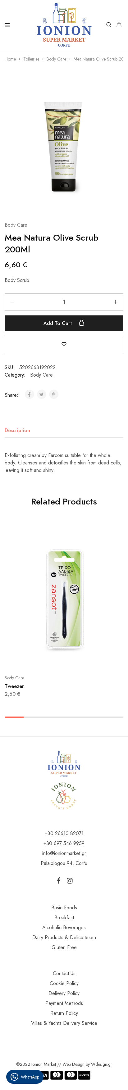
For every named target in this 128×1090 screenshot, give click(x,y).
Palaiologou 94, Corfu (64, 863)
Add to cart (58, 323)
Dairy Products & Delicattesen (64, 937)
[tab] (19, 430)
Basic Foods (64, 907)
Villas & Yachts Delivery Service (64, 1023)
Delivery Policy (64, 993)
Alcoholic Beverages (64, 927)
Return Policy (64, 1013)
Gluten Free (64, 947)
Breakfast (64, 917)
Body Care (56, 59)
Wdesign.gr (101, 1064)
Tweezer (14, 686)
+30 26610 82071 (64, 833)
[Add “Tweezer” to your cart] (119, 533)
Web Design (73, 1064)
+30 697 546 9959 (64, 843)
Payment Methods (64, 1003)
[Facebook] (60, 881)
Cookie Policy (64, 983)
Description (17, 430)
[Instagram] (68, 882)
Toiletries (31, 59)
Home (10, 59)
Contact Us (64, 973)
